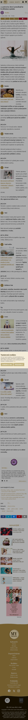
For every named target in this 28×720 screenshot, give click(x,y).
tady (14, 361)
